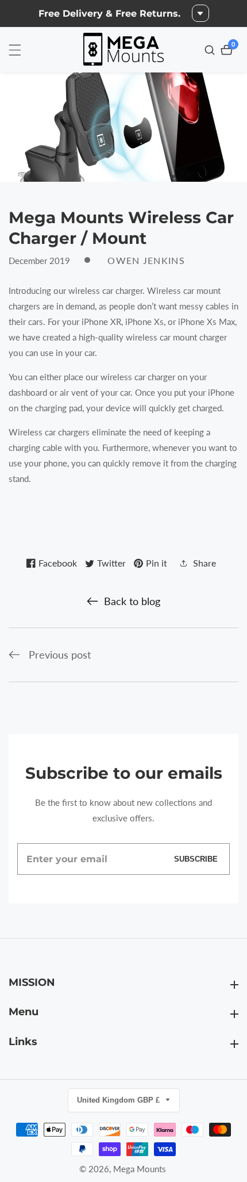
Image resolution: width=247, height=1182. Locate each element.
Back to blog (132, 601)
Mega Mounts (139, 1169)
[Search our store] (211, 50)
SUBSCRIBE (196, 859)
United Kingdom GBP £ (119, 1100)
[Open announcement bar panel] (200, 13)
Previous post (60, 654)
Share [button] (204, 562)
